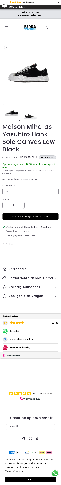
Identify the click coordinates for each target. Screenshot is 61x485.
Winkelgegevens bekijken (20, 235)
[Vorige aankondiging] (5, 13)
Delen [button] (9, 244)
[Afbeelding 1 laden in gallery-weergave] (11, 112)
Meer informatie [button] (14, 471)
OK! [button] (30, 479)
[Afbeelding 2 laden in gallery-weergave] (30, 112)
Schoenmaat (9, 185)
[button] (6, 27)
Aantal (5, 199)
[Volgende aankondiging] (55, 13)
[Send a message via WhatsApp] (55, 473)
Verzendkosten (32, 171)
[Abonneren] (51, 426)
